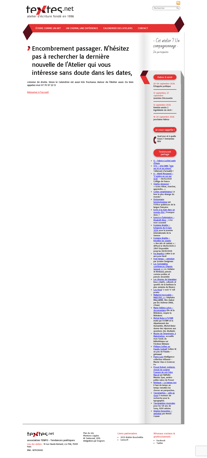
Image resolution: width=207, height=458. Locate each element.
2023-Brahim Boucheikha (131, 437)
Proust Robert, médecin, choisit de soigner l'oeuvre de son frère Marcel (164, 371)
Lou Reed (157, 289)
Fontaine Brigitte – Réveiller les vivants (162, 239)
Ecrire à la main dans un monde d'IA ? (164, 211)
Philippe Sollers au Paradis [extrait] (161, 347)
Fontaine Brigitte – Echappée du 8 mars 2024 (162, 228)
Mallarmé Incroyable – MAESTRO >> (163, 296)
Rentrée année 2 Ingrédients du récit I (162, 108)
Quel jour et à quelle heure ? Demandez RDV (166, 139)
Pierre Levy (158, 356)
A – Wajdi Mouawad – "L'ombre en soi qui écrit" (163, 176)
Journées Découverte (163, 98)
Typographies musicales (164, 403)
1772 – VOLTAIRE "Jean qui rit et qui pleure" (163, 167)
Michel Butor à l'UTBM (163, 318)
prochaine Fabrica (161, 119)
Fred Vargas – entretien (163, 258)
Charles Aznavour (161, 184)
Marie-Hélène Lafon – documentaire (163, 309)
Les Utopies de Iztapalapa (164, 279)
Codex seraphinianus (162, 191)
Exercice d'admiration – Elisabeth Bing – (163, 218)
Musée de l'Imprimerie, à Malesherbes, (164, 334)
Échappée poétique (162, 86)
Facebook (161, 440)
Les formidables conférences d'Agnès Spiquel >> (163, 266)
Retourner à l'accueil (38, 92)
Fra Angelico (158, 253)
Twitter (160, 443)
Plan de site (88, 433)
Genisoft (101, 440)
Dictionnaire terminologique (160, 200)
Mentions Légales (91, 435)
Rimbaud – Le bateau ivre (164, 382)
